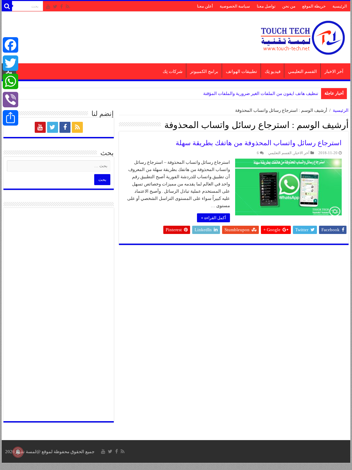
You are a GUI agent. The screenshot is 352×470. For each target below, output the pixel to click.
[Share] (10, 118)
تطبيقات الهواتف (241, 71)
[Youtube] (48, 6)
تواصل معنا (266, 6)
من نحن (288, 6)
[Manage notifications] (17, 452)
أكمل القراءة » (213, 217)
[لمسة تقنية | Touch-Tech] (302, 36)
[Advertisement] (132, 34)
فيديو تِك (272, 71)
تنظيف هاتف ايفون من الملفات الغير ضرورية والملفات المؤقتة (260, 93)
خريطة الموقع (314, 6)
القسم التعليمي (302, 71)
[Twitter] (55, 6)
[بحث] (7, 6)
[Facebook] (61, 6)
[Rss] (67, 6)
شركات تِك (173, 71)
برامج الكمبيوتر (204, 71)
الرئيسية (339, 6)
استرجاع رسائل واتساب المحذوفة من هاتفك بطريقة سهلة (259, 143)
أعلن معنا (205, 6)
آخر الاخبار (333, 71)
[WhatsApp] (10, 81)
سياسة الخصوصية (235, 6)
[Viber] (10, 99)
